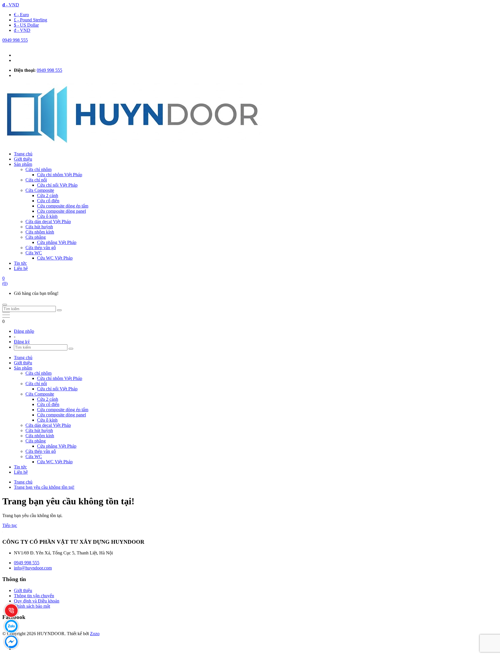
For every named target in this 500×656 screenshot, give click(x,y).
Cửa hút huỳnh (39, 226)
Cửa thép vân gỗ (40, 247)
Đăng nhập (24, 331)
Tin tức (20, 263)
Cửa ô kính (47, 216)
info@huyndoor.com (33, 567)
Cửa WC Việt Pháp (55, 258)
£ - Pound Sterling (30, 19)
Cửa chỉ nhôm (38, 169)
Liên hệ (21, 268)
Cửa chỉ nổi (36, 179)
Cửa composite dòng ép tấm (62, 205)
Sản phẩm (23, 164)
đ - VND (22, 30)
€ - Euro (21, 14)
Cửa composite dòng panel (61, 211)
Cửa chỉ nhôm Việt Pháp (59, 174)
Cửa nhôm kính (39, 231)
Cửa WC (33, 252)
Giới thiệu (23, 159)
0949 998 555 (15, 40)
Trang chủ (23, 153)
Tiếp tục (9, 525)
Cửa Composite (39, 190)
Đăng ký (22, 341)
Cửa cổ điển (48, 200)
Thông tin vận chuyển (34, 595)
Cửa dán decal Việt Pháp (48, 221)
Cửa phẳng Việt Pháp (56, 242)
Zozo (95, 633)
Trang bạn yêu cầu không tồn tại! (44, 487)
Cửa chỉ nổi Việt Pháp (57, 185)
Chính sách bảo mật (32, 606)
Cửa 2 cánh (47, 195)
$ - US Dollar (26, 25)
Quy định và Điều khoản (36, 600)
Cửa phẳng (35, 237)
